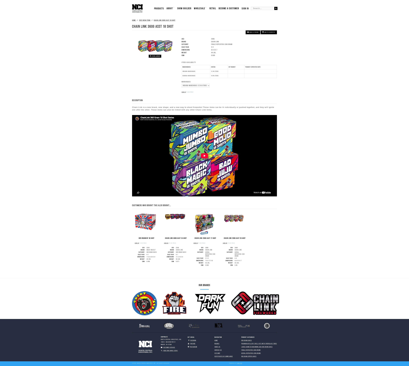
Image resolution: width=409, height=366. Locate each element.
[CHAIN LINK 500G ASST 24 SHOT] (174, 216)
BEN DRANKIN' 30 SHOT (146, 238)
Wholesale (199, 8)
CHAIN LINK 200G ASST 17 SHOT (205, 238)
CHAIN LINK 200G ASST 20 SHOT (235, 238)
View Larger (156, 56)
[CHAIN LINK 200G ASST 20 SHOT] (233, 218)
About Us (217, 347)
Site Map (217, 353)
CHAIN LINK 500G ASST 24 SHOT (176, 238)
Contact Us (218, 350)
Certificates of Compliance (224, 356)
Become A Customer (229, 8)
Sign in (184, 92)
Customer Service (169, 347)
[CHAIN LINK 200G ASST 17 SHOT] (204, 223)
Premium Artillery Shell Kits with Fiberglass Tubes (259, 344)
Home (216, 340)
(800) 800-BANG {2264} (170, 351)
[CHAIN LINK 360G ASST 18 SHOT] (155, 45)
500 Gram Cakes (246, 340)
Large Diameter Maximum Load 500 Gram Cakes (257, 347)
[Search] (275, 8)
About (170, 8)
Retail (213, 8)
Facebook (193, 340)
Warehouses (186, 82)
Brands (217, 344)
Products (159, 8)
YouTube (192, 344)
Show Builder (184, 8)
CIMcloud (239, 363)
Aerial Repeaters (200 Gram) (251, 353)
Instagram (193, 347)
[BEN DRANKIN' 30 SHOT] (145, 221)
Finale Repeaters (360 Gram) (251, 350)
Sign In (245, 8)
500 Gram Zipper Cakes (248, 356)
